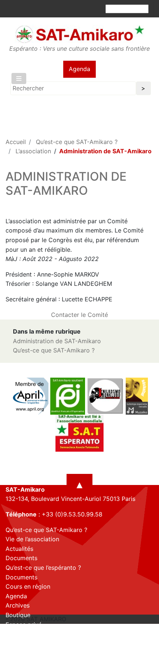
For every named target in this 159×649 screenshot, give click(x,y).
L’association (33, 151)
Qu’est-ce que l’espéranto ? (43, 567)
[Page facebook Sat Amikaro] (11, 642)
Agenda (79, 69)
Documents (21, 558)
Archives (18, 605)
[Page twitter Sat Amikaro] (24, 642)
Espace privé (24, 624)
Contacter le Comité (79, 314)
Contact (17, 634)
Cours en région (28, 586)
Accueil (16, 141)
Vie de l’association (32, 539)
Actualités (19, 548)
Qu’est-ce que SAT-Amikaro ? (77, 141)
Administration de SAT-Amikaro (57, 341)
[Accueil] (79, 34)
